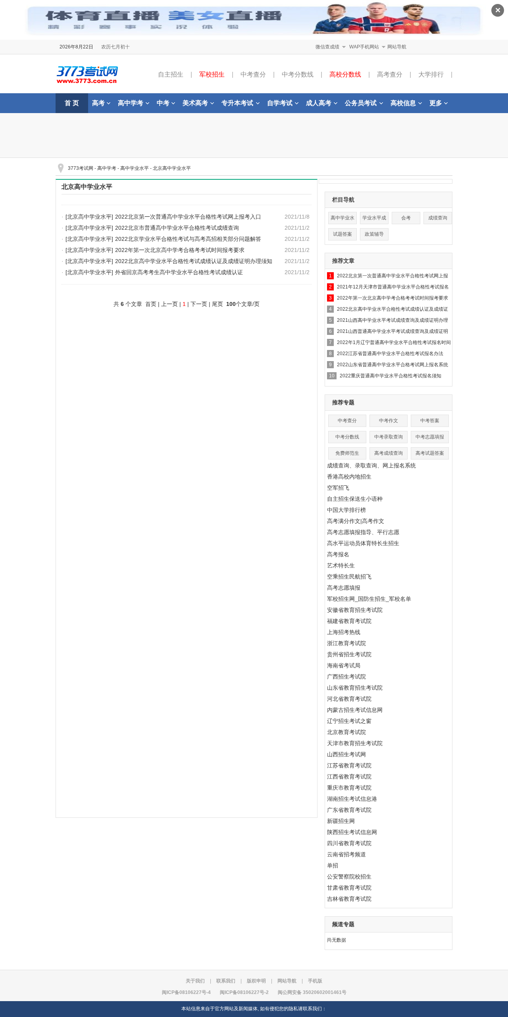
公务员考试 (361, 103)
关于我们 (195, 981)
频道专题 (343, 924)
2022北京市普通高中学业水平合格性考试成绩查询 (177, 228)
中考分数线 (298, 74)
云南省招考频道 (346, 854)
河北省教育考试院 (349, 699)
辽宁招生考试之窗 (349, 721)
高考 (98, 103)
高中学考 (130, 103)
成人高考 (318, 103)
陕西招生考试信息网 (352, 832)
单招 (332, 865)
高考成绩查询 (388, 453)
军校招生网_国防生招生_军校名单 (369, 599)
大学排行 (431, 74)
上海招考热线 (343, 632)
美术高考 (195, 103)
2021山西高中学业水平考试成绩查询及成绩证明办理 (392, 320)
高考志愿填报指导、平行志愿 (363, 532)
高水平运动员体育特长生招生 (363, 543)
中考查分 (253, 74)
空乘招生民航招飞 (349, 576)
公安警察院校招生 (349, 876)
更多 (435, 103)
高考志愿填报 (343, 587)
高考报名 (338, 554)
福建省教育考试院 (349, 621)
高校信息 (403, 103)
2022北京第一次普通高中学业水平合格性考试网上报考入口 (188, 216)
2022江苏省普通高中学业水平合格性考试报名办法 (390, 353)
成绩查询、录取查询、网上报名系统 (371, 465)
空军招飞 (338, 487)
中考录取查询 (388, 437)
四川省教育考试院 (349, 843)
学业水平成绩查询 (374, 219)
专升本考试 (237, 103)
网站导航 (396, 47)
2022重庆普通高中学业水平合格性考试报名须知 (390, 376)
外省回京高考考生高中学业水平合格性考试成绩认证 (179, 272)
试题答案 (342, 234)
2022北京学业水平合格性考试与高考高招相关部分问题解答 (188, 239)
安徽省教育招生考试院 (355, 610)
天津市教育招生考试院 (355, 743)
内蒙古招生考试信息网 (355, 710)
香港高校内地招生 (349, 476)
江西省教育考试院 (349, 776)
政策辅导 (374, 234)
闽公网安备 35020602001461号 (312, 992)
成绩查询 (437, 218)
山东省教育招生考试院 (355, 687)
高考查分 (389, 74)
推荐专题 (343, 402)
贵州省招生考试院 (349, 654)
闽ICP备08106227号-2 (244, 992)
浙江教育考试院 (346, 643)
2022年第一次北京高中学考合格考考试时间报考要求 (179, 250)
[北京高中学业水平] (89, 216)
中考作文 (388, 420)
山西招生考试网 (346, 754)
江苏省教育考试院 (349, 765)
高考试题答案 (430, 453)
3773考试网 (80, 168)
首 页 (72, 103)
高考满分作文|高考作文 (355, 521)
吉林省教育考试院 (349, 899)
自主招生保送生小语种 (355, 499)
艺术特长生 (341, 565)
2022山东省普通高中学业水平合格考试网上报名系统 (392, 364)
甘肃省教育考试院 (349, 887)
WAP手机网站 (364, 47)
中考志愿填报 (430, 437)
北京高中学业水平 (172, 168)
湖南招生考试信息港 (352, 799)
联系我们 (225, 981)
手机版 (315, 981)
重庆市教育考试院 (349, 787)
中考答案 (429, 420)
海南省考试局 (343, 665)
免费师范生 (347, 453)
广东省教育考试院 (349, 810)
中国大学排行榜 (346, 510)
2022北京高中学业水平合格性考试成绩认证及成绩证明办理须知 (193, 261)
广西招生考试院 (346, 676)
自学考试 (279, 103)
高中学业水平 (134, 168)
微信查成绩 (327, 47)
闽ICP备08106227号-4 (186, 992)
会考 (406, 218)
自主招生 (170, 74)
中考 (163, 103)
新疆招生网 (341, 821)
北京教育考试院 (346, 732)
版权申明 (256, 981)
